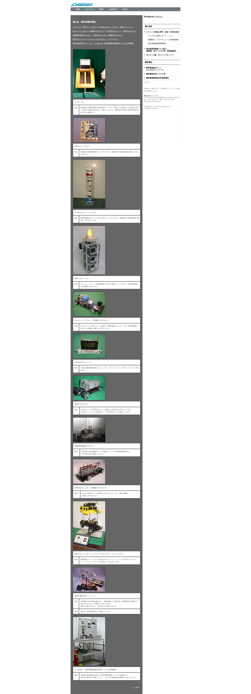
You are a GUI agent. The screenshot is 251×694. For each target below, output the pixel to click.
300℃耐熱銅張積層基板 (157, 43)
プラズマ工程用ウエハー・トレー (160, 36)
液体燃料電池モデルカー (82, 35)
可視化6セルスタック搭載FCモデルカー (108, 35)
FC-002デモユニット (114, 31)
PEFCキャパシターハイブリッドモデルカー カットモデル (95, 39)
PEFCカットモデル (89, 27)
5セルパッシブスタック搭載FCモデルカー (89, 31)
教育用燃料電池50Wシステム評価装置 (113, 43)
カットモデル (108, 27)
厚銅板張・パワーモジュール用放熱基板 (163, 40)
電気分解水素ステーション (83, 43)
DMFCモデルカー (129, 31)
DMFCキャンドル (126, 27)
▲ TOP (136, 688)
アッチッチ (77, 27)
